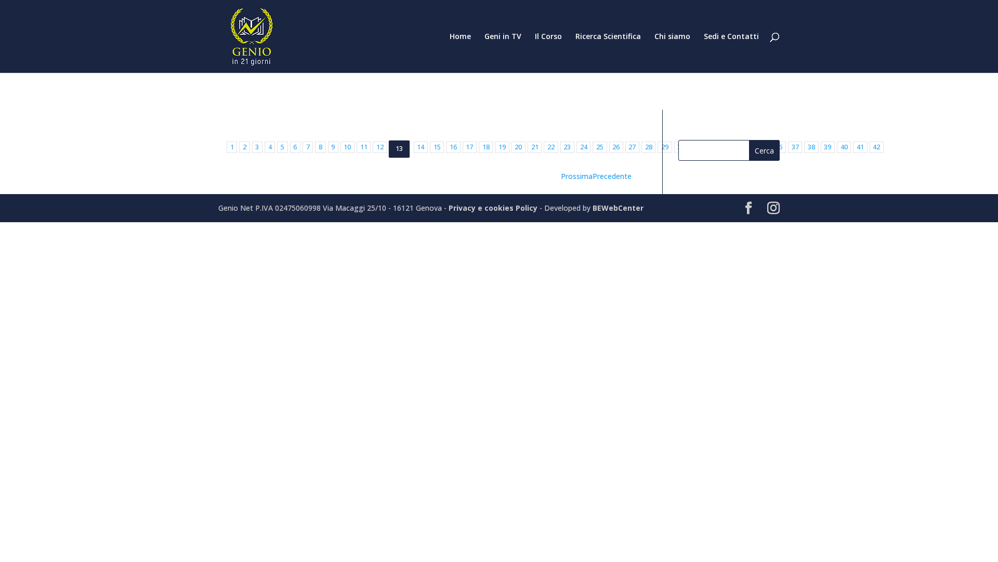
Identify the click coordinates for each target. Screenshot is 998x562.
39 (827, 147)
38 (811, 147)
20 (518, 147)
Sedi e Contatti (731, 37)
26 (616, 147)
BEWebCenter (618, 208)
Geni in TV (502, 37)
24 (583, 147)
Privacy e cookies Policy (494, 208)
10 (347, 147)
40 (844, 147)
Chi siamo (672, 37)
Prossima (577, 176)
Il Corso (548, 37)
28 (648, 147)
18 (486, 147)
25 (599, 147)
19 (502, 147)
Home (460, 37)
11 (363, 147)
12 (380, 147)
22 (551, 147)
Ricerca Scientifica (608, 37)
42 (876, 147)
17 (469, 147)
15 (437, 147)
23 (567, 147)
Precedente (612, 176)
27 (632, 147)
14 (420, 147)
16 (453, 147)
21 (535, 147)
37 (795, 147)
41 (860, 147)
